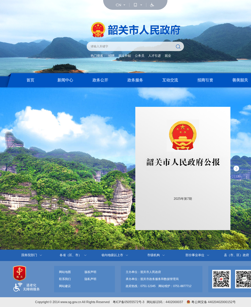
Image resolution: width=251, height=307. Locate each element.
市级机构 (153, 255)
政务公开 (100, 80)
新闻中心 (65, 80)
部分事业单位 (195, 255)
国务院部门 (29, 255)
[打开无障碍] (152, 5)
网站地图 (65, 272)
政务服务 (135, 80)
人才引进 (154, 55)
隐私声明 (90, 279)
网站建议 (65, 286)
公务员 (139, 55)
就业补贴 (124, 55)
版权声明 (90, 272)
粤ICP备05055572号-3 (128, 302)
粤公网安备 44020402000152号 (213, 302)
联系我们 (65, 279)
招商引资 (205, 80)
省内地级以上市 (112, 255)
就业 (168, 55)
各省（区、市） (71, 255)
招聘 (111, 55)
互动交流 (170, 80)
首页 (30, 80)
